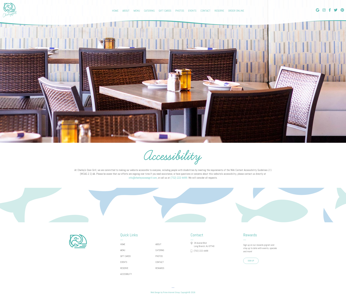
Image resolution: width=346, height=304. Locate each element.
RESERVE (124, 268)
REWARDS (159, 268)
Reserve (219, 10)
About (125, 10)
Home (115, 10)
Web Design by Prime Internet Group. (165, 292)
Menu (137, 10)
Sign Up (251, 260)
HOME (122, 244)
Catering (149, 10)
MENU (122, 250)
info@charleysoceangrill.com (143, 177)
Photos (179, 10)
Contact (205, 10)
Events (192, 10)
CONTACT (159, 262)
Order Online (236, 10)
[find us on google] (317, 9)
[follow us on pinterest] (342, 9)
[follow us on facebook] (330, 9)
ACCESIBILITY (126, 274)
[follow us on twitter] (335, 9)
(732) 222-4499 (179, 177)
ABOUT (158, 244)
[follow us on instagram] (324, 9)
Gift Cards (165, 10)
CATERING (159, 250)
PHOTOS (159, 256)
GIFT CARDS (125, 256)
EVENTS (123, 262)
